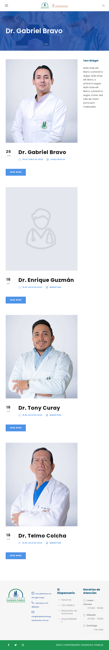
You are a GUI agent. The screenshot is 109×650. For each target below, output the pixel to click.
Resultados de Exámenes (69, 612)
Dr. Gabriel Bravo (42, 152)
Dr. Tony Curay (39, 408)
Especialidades (69, 620)
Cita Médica (68, 605)
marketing (55, 287)
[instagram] (23, 645)
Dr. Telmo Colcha (42, 535)
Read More (16, 172)
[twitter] (15, 645)
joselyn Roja (57, 159)
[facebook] (8, 645)
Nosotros (66, 599)
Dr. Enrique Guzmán (46, 280)
